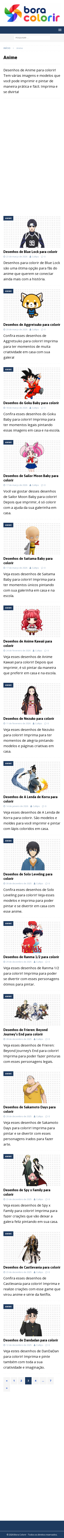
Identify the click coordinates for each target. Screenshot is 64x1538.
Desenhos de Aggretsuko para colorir (31, 325)
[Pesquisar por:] (32, 37)
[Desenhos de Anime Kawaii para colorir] (32, 621)
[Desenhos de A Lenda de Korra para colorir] (32, 777)
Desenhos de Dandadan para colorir (30, 1340)
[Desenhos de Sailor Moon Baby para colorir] (32, 456)
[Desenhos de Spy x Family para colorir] (32, 1170)
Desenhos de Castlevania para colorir (31, 1267)
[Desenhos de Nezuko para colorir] (32, 699)
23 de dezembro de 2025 (19, 1199)
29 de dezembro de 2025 (19, 961)
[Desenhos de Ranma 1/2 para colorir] (32, 937)
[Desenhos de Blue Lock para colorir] (32, 232)
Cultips (35, 256)
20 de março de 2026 (16, 329)
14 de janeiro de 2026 (17, 806)
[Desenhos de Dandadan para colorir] (32, 1320)
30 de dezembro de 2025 (19, 883)
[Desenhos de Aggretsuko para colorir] (32, 305)
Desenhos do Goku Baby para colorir (31, 403)
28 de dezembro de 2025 (19, 1039)
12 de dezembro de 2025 (19, 1345)
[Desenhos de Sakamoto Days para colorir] (32, 1087)
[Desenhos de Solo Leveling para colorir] (32, 854)
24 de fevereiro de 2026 (18, 650)
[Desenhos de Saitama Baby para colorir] (32, 539)
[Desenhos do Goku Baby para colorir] (32, 383)
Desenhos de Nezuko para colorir (28, 718)
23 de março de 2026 (16, 256)
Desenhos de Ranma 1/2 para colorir (31, 957)
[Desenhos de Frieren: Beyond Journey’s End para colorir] (32, 1010)
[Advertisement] (32, 129)
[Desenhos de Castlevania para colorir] (32, 1247)
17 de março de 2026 (16, 485)
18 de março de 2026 (16, 407)
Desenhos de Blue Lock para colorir (30, 252)
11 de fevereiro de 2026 (18, 723)
